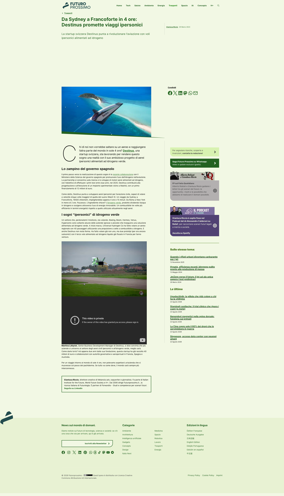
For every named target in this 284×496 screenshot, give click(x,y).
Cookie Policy (208, 475)
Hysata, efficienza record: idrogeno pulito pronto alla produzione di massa (192, 268)
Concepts (202, 5)
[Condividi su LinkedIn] (180, 95)
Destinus (128, 150)
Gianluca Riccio (172, 27)
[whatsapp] (91, 452)
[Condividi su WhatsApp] (190, 95)
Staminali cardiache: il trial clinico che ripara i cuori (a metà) (194, 307)
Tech (128, 5)
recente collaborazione (123, 174)
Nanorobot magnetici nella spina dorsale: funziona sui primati (192, 317)
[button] (218, 5)
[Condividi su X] (175, 95)
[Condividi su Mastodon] (185, 95)
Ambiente (149, 5)
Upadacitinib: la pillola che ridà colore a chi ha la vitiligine (193, 297)
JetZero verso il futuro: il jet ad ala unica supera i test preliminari (191, 278)
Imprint (219, 475)
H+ (212, 5)
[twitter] (74, 452)
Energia (161, 5)
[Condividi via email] (195, 95)
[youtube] (108, 452)
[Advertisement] (142, 63)
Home (119, 5)
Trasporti (173, 5)
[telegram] (112, 452)
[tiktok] (99, 452)
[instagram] (69, 452)
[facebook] (63, 452)
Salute (137, 5)
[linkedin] (80, 452)
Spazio (184, 5)
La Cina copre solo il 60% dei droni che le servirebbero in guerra (192, 327)
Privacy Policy (194, 475)
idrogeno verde (114, 203)
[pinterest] (85, 452)
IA (193, 5)
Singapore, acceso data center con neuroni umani (193, 337)
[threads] (95, 452)
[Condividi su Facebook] (170, 95)
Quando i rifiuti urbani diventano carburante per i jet (194, 258)
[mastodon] (104, 452)
